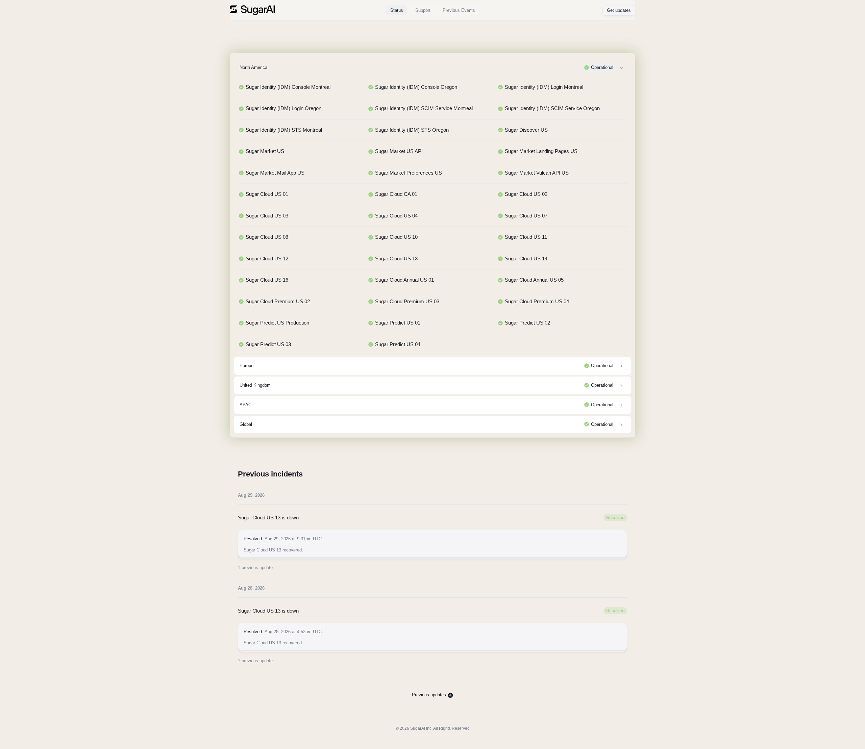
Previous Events (459, 10)
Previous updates (429, 694)
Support (422, 10)
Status (396, 10)
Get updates (619, 10)
